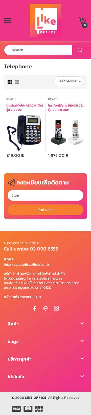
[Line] (45, 308)
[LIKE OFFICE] (45, 20)
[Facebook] (34, 308)
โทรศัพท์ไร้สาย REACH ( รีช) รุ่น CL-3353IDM (66, 107)
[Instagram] (56, 308)
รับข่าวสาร (45, 210)
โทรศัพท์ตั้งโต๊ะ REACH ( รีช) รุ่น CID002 (24, 107)
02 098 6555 (44, 249)
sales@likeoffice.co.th (31, 264)
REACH (11, 99)
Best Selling (67, 81)
